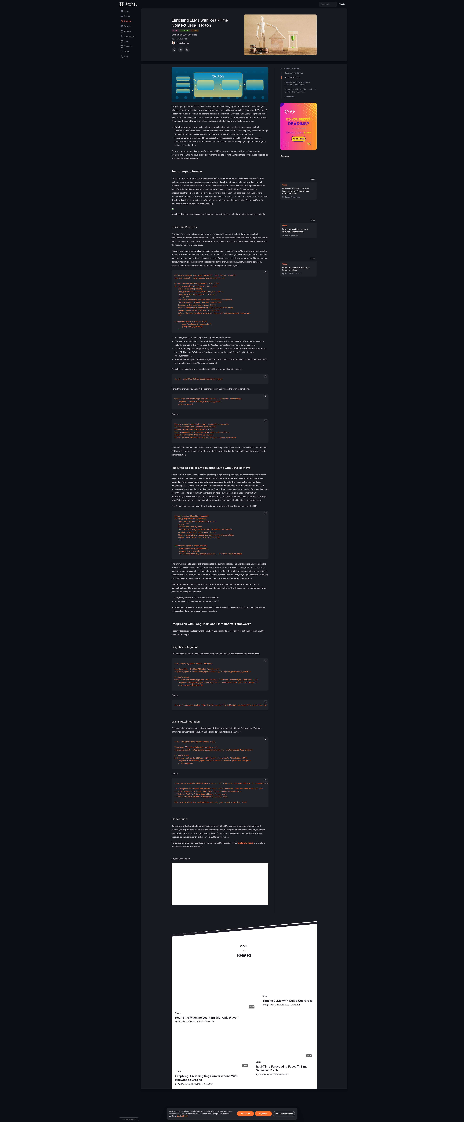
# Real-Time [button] (184, 30)
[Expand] (315, 89)
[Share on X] (174, 49)
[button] (322, 4)
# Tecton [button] (194, 30)
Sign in (342, 4)
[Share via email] (187, 49)
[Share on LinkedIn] (180, 49)
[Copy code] (265, 272)
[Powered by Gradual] (129, 1119)
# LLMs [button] (175, 30)
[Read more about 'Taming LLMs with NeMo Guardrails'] (288, 978)
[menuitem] (128, 11)
